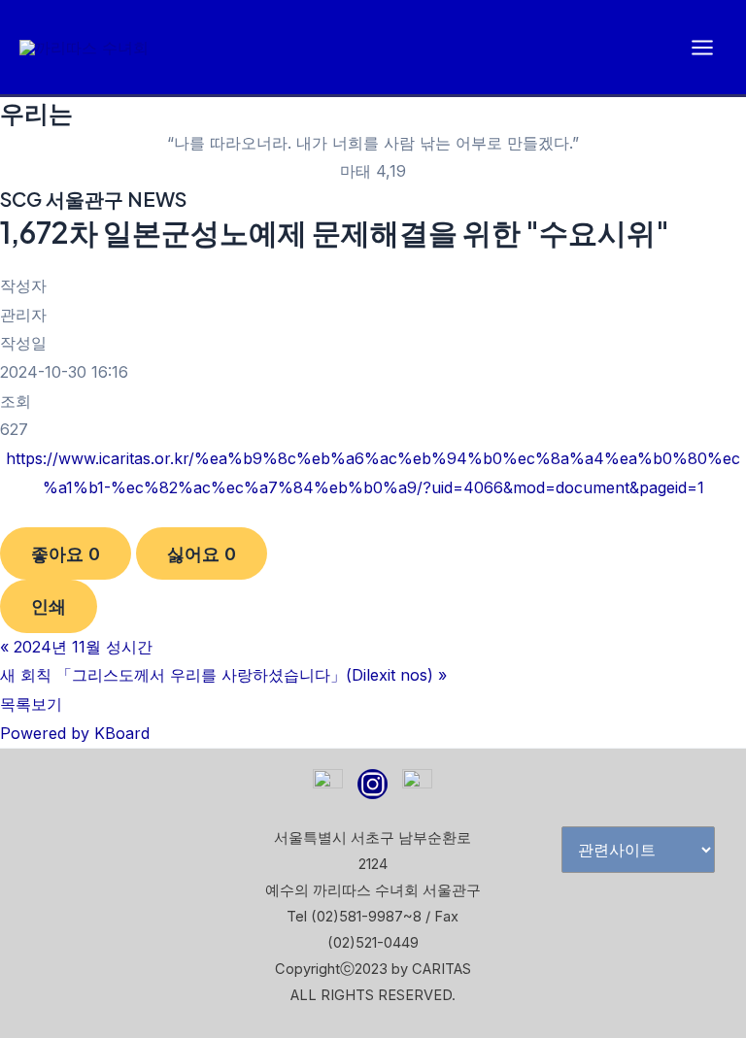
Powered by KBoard (75, 733)
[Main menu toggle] (702, 47)
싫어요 (201, 553)
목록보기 (31, 704)
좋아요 (65, 553)
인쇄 (48, 606)
